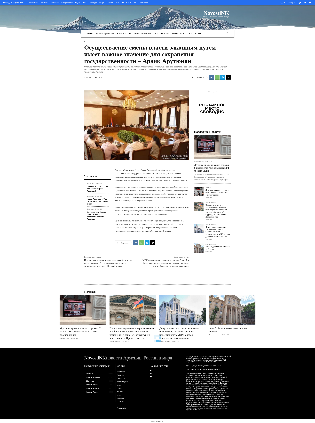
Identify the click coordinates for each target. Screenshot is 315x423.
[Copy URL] (228, 77)
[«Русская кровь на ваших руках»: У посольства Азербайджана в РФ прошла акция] (212, 147)
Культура (208, 187)
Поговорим (90, 183)
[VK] (211, 77)
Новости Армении (210, 202)
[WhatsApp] (217, 77)
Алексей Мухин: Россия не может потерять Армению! (97, 188)
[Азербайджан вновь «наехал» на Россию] (199, 248)
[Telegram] (299, 2)
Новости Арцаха (90, 42)
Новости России (199, 161)
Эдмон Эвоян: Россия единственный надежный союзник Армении (96, 215)
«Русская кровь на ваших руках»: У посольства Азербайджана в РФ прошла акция (211, 167)
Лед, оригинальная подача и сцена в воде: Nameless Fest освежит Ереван (217, 192)
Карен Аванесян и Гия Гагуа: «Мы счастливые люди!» (97, 201)
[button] (227, 33)
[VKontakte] (304, 2)
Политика (101, 42)
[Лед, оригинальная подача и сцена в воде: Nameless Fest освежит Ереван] (199, 191)
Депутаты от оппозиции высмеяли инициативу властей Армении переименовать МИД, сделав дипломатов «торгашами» (217, 232)
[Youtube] (310, 2)
